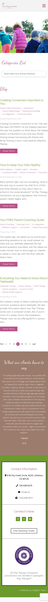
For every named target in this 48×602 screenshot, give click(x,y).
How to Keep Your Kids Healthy (20, 165)
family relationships (11, 111)
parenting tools (22, 224)
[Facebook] (18, 519)
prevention (42, 172)
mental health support (12, 292)
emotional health (9, 172)
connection (25, 227)
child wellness (6, 169)
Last (34, 344)
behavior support (10, 227)
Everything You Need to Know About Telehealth (24, 279)
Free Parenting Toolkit (24, 531)
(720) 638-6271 (26, 498)
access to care (26, 289)
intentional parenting (31, 111)
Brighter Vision (39, 590)
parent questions (9, 289)
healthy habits (21, 169)
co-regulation (8, 114)
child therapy (40, 286)
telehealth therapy (8, 286)
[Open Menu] (44, 6)
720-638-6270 (25, 485)
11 (26, 344)
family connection (28, 172)
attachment (28, 108)
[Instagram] (24, 519)
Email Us (25, 492)
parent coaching (7, 224)
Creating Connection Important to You (21, 102)
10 (22, 344)
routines (34, 169)
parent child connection (10, 108)
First (1, 344)
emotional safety (24, 114)
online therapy (25, 286)
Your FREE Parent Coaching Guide (22, 220)
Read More (9, 151)
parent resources (40, 227)
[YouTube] (30, 519)
